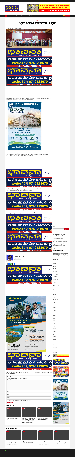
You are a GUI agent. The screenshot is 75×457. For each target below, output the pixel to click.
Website (8, 397)
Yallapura (54, 350)
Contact (40, 15)
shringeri (54, 339)
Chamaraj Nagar (24, 15)
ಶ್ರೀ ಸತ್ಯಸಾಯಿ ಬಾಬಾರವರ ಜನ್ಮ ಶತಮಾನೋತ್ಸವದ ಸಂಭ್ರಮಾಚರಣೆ (43, 372)
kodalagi (54, 321)
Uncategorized (55, 347)
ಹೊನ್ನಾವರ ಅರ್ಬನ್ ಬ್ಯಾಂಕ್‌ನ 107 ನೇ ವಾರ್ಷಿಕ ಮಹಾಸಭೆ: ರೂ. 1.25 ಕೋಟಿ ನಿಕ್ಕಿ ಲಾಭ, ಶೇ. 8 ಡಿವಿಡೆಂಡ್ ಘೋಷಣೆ (45, 442)
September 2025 (55, 279)
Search (55, 226)
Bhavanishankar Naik (10, 28)
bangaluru (54, 291)
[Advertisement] (29, 92)
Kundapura (54, 328)
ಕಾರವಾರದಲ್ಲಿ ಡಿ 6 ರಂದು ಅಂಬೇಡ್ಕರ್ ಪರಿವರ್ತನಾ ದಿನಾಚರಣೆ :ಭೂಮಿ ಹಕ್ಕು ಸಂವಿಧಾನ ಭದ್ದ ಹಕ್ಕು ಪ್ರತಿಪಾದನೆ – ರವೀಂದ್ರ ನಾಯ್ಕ (17, 372)
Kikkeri (54, 320)
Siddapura (54, 341)
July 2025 (54, 282)
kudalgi (54, 323)
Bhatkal (37, 20)
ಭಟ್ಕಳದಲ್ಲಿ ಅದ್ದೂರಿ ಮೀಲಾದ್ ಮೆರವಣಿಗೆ (12, 418)
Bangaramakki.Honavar (56, 292)
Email (8, 394)
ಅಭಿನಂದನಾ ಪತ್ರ (55, 352)
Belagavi (54, 294)
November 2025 (55, 276)
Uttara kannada (10, 15)
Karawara (54, 315)
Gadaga (54, 304)
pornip (54, 255)
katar (54, 318)
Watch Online (67, 15)
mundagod (54, 336)
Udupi (36, 15)
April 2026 (54, 268)
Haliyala (54, 308)
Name (8, 391)
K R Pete (54, 313)
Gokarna (54, 305)
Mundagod (54, 334)
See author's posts (18, 258)
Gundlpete (54, 307)
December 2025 (55, 274)
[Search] (62, 16)
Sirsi (53, 342)
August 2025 (55, 281)
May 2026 (54, 266)
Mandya (17, 15)
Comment (9, 379)
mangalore (54, 331)
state (53, 344)
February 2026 (55, 271)
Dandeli (54, 302)
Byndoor (54, 297)
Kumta (54, 326)
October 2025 (55, 277)
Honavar (54, 310)
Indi (53, 312)
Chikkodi (54, 300)
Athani (54, 289)
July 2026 (54, 263)
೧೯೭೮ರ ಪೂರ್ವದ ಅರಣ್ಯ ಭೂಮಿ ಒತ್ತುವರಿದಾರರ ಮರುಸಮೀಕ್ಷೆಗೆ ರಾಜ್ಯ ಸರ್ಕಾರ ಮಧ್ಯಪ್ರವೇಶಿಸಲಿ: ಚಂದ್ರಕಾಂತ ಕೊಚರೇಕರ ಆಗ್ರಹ (60, 235)
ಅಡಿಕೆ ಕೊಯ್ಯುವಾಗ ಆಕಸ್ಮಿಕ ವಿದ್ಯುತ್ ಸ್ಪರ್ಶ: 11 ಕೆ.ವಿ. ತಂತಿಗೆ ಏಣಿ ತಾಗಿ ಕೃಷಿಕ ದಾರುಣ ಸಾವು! (44, 419)
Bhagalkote (31, 15)
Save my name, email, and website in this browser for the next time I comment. (19, 400)
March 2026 (55, 269)
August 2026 (55, 261)
